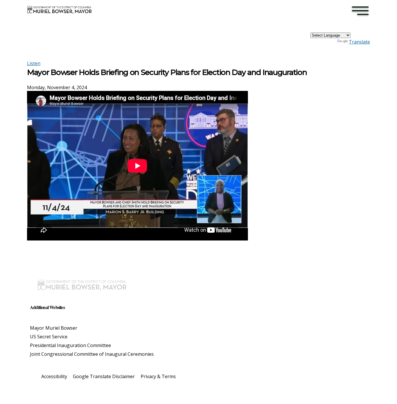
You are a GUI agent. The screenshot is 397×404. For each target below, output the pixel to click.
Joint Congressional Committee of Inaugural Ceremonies (92, 354)
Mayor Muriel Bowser (53, 328)
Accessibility (54, 376)
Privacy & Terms (158, 376)
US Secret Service (48, 336)
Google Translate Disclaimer (104, 376)
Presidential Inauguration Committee (70, 345)
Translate (359, 42)
